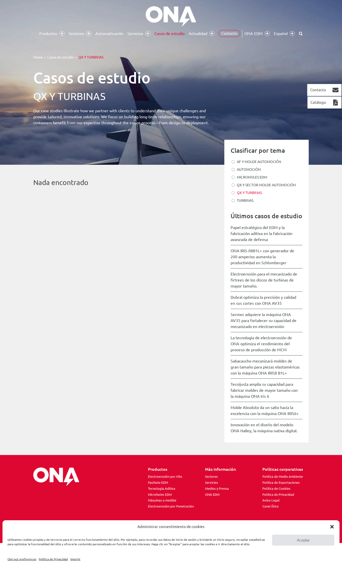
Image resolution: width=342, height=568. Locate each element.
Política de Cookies (276, 488)
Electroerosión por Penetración (171, 506)
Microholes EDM (160, 494)
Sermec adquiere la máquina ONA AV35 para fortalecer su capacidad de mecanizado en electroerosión (263, 320)
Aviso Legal (271, 500)
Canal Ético (270, 506)
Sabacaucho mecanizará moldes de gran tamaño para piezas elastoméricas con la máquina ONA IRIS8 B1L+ (265, 367)
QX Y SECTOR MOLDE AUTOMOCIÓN (266, 185)
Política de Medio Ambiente (282, 476)
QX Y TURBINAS (249, 193)
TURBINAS (245, 200)
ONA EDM (212, 494)
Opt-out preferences (22, 559)
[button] (331, 526)
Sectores (211, 476)
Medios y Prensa (217, 488)
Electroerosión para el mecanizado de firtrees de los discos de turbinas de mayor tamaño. (264, 280)
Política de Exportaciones (281, 482)
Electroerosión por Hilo (165, 476)
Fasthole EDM (158, 482)
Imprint (75, 559)
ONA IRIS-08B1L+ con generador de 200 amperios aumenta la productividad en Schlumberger (262, 256)
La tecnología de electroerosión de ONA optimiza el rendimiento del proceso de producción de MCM (261, 344)
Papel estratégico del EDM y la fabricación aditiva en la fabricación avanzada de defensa (261, 233)
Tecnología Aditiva (161, 488)
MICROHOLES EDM (252, 177)
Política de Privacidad (53, 559)
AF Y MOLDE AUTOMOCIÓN (259, 162)
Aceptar (303, 540)
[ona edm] (171, 16)
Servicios (211, 482)
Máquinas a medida (162, 500)
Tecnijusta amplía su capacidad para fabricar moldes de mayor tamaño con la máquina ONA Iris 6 (264, 390)
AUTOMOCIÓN (249, 170)
